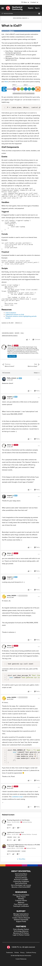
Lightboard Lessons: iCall (15, 832)
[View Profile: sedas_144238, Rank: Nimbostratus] (4, 597)
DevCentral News (21, 874)
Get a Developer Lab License (21, 885)
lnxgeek (9, 397)
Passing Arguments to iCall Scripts (18, 820)
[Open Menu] (39, 13)
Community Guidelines (21, 881)
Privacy (22, 952)
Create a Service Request (21, 918)
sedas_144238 (11, 595)
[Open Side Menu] (2, 8)
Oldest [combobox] (37, 373)
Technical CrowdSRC (21, 880)
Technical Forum (21, 876)
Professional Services (21, 916)
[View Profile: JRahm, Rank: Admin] (4, 347)
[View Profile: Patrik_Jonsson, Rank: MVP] (4, 379)
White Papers (21, 897)
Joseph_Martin (11, 848)
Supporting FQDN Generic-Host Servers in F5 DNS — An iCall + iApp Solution (23, 845)
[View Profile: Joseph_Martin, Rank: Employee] (4, 846)
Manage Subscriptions (21, 914)
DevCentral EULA (21, 883)
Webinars (21, 902)
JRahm (9, 345)
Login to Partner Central (21, 935)
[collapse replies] (21, 377)
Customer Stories (21, 900)
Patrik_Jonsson (11, 378)
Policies (16, 952)
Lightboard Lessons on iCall (14, 314)
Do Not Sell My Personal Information (21, 955)
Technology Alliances (21, 931)
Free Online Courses (21, 904)
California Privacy (31, 952)
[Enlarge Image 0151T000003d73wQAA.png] (21, 30)
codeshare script (17, 797)
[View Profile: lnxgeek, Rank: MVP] (4, 398)
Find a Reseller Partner (21, 929)
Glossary (21, 899)
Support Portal (21, 921)
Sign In (37, 8)
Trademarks (9, 952)
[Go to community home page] (14, 8)
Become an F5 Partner (21, 933)
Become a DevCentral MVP (21, 887)
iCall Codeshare (10, 313)
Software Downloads (21, 920)
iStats (6, 81)
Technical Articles (8, 13)
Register (30, 8)
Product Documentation (21, 895)
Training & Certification (21, 906)
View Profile (12, 356)
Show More (22, 859)
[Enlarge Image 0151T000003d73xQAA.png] (21, 89)
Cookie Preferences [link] (21, 959)
